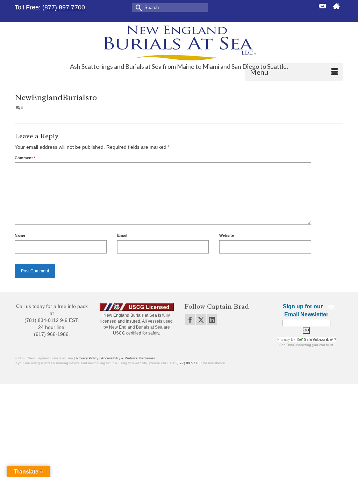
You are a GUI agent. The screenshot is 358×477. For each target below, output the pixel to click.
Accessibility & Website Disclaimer (128, 358)
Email (122, 235)
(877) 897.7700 (63, 7)
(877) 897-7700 (189, 363)
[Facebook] (190, 319)
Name (20, 235)
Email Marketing (298, 345)
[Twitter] (201, 319)
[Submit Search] (137, 7)
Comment (25, 158)
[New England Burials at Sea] (179, 42)
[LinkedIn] (212, 319)
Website (226, 235)
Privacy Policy (87, 358)
